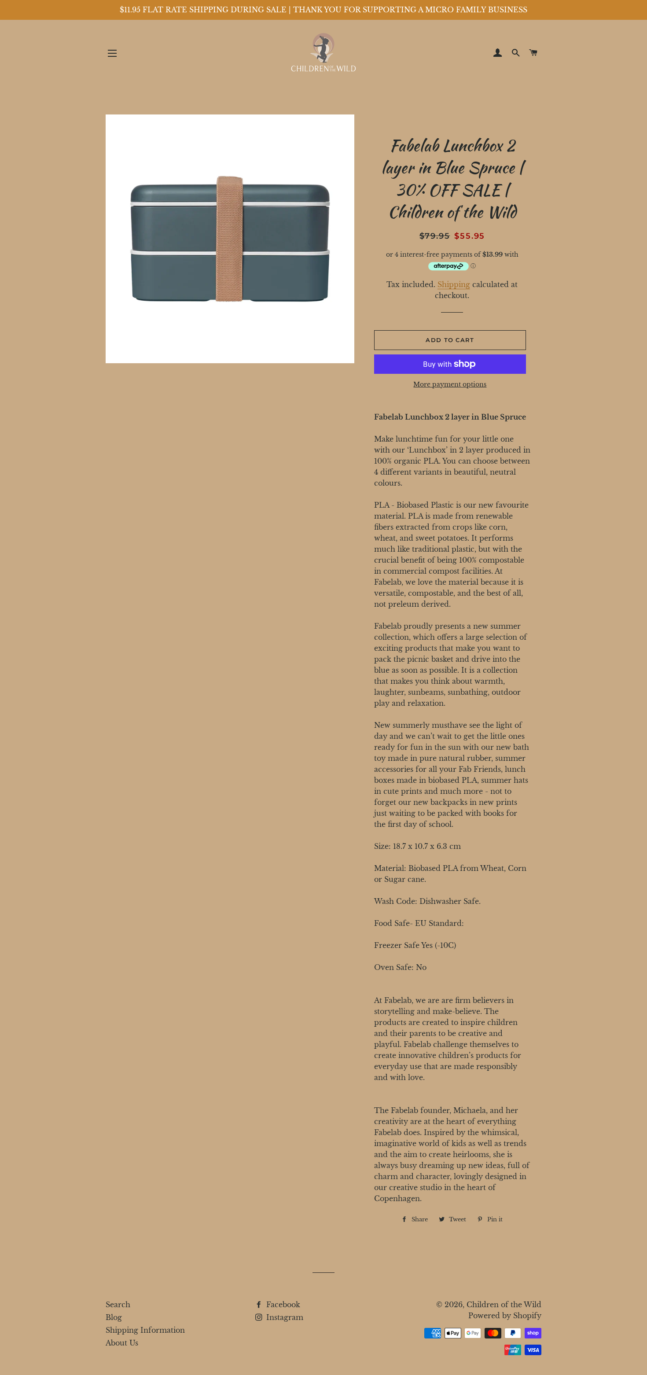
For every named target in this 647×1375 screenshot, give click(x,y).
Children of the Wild (504, 1304)
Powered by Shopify (504, 1315)
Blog (114, 1317)
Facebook (282, 1304)
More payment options (449, 384)
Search (118, 1304)
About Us (122, 1342)
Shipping (453, 284)
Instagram (283, 1317)
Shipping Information (145, 1330)
